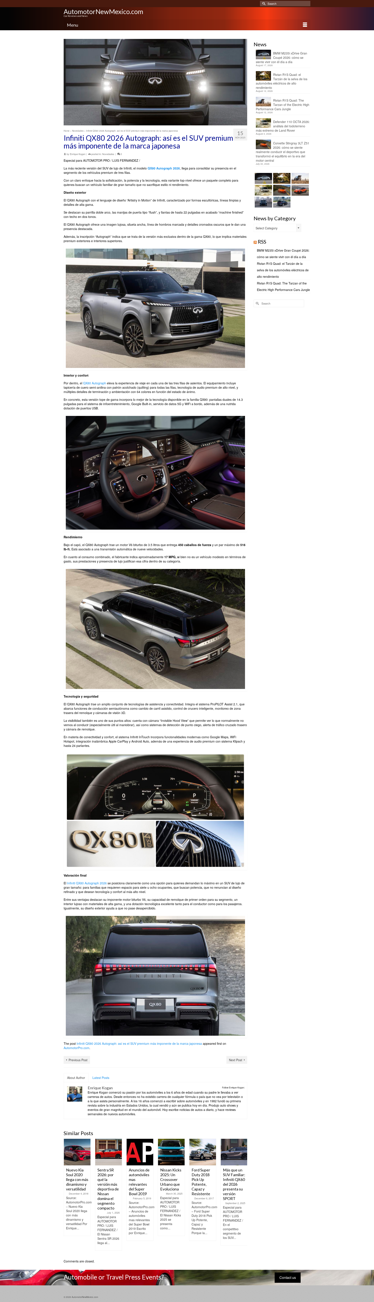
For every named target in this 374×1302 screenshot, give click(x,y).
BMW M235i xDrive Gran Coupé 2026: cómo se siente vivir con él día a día (281, 57)
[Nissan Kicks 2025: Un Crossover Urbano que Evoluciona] (140, 1152)
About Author (76, 1077)
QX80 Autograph (94, 383)
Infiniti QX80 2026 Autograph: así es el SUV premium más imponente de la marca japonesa (139, 1043)
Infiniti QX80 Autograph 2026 (87, 883)
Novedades (108, 154)
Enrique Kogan (77, 154)
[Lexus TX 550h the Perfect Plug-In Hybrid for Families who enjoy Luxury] (281, 202)
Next (243, 1197)
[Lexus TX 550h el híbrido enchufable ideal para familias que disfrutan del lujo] (263, 202)
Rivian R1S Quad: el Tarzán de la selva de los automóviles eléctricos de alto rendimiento (281, 81)
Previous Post (78, 1060)
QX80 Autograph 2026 (164, 168)
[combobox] (277, 228)
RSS (262, 241)
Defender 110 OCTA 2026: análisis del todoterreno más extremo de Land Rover (283, 126)
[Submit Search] (263, 3)
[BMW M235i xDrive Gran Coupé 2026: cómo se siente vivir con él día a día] (263, 178)
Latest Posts (100, 1077)
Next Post (235, 1060)
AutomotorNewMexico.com (103, 11)
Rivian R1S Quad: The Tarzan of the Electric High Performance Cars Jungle (282, 104)
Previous (67, 1197)
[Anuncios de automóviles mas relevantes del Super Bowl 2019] (108, 1152)
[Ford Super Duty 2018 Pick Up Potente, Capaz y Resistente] (171, 1152)
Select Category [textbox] (266, 228)
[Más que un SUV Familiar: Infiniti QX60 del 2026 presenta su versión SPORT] (202, 1152)
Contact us (287, 1277)
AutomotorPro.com (76, 1048)
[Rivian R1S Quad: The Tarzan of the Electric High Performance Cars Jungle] (299, 178)
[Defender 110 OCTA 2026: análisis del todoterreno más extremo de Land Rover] (263, 190)
